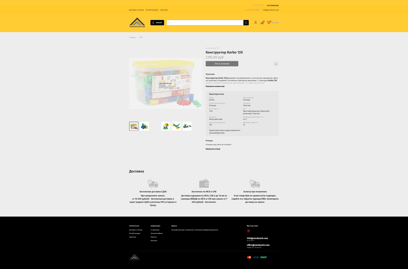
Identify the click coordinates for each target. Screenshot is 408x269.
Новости (154, 237)
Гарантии (164, 10)
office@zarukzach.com (258, 245)
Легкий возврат (152, 10)
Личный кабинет (157, 233)
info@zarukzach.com (271, 10)
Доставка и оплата (136, 10)
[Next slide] (198, 83)
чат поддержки (273, 5)
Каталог (159, 23)
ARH (141, 37)
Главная (132, 37)
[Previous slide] (132, 83)
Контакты (154, 241)
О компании (155, 230)
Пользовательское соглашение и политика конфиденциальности (194, 230)
